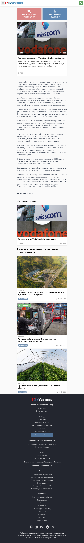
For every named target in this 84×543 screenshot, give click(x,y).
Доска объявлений (42, 422)
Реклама (42, 414)
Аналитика (42, 494)
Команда (42, 417)
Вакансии (42, 420)
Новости (42, 471)
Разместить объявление (43, 435)
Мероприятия (42, 520)
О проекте (42, 408)
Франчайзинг (42, 456)
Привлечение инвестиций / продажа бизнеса (42, 462)
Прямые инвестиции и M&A (42, 474)
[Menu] (3, 3)
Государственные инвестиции (42, 480)
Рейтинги (42, 511)
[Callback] (81, 3)
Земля (42, 453)
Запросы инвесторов (42, 458)
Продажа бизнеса (42, 447)
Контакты (42, 428)
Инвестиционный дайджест (42, 497)
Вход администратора (42, 431)
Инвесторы (42, 517)
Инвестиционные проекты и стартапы (42, 444)
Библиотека (42, 514)
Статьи (42, 503)
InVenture (42, 405)
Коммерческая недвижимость (42, 450)
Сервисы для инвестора (42, 465)
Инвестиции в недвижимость (42, 489)
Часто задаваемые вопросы (42, 425)
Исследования (42, 500)
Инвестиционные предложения (42, 441)
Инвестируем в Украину (42, 509)
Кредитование (42, 483)
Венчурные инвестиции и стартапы (42, 477)
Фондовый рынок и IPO (42, 486)
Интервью (42, 506)
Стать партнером (42, 411)
